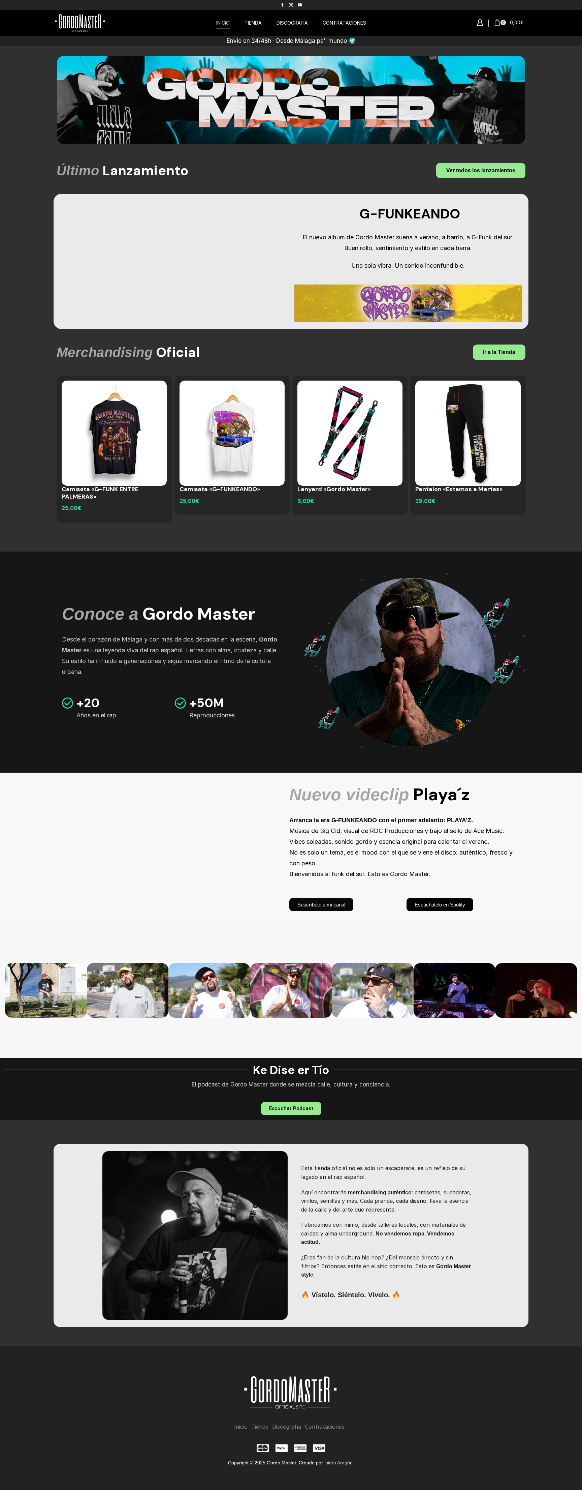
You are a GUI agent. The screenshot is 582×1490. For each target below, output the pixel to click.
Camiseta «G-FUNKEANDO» (220, 489)
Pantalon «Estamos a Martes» (459, 489)
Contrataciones (325, 1427)
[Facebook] (282, 5)
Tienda (259, 1427)
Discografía (286, 1427)
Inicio (241, 1427)
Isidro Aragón (338, 1462)
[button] (480, 23)
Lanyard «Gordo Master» (334, 489)
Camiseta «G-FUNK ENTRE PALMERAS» (100, 493)
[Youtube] (300, 5)
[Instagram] (291, 5)
